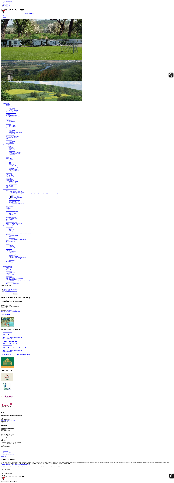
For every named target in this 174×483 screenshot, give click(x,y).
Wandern (8, 250)
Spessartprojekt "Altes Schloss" (15, 132)
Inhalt (4, 17)
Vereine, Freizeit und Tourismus (10, 225)
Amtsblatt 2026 (12, 108)
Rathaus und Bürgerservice (9, 144)
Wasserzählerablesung (13, 182)
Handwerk (8, 208)
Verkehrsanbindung (13, 213)
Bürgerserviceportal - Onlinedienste (13, 155)
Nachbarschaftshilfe (10, 282)
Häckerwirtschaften (13, 247)
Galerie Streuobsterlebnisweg (17, 258)
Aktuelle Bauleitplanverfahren (15, 191)
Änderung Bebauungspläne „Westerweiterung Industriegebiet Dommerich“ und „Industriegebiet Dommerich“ (34, 193)
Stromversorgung (9, 179)
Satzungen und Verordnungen (15, 152)
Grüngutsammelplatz (10, 176)
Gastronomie (8, 244)
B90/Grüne (11, 164)
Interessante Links (10, 143)
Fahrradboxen (12, 263)
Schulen (7, 268)
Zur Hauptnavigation (7, 1)
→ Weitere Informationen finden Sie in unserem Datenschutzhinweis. (15, 464)
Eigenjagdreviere (12, 126)
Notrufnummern (9, 185)
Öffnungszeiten (12, 154)
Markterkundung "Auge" (14, 198)
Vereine (10, 230)
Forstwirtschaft (9, 173)
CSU (10, 160)
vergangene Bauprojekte (16, 197)
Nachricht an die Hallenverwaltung (18, 239)
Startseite (5, 15)
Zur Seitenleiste (6, 5)
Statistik (6, 470)
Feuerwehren (9, 174)
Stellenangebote (9, 138)
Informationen (12, 121)
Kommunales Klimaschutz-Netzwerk (14, 223)
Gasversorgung (9, 178)
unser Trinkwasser (13, 184)
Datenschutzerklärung (8, 452)
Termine (10, 122)
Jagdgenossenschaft (13, 125)
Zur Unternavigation (7, 2)
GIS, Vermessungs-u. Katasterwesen (16, 203)
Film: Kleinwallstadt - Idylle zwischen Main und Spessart (18, 233)
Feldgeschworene (10, 127)
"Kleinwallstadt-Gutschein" (12, 137)
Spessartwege (12, 255)
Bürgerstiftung (9, 276)
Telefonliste (11, 148)
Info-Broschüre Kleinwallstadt (12, 136)
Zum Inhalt (5, 4)
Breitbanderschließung (11, 217)
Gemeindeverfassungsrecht (14, 167)
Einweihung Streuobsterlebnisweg (18, 257)
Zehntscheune (9, 271)
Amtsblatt (8, 105)
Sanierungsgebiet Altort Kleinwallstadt (17, 204)
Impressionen (9, 140)
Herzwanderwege (12, 251)
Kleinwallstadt (6, 103)
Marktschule (8, 273)
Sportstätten (8, 234)
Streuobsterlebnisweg (13, 256)
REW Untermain (9, 219)
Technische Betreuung (13, 181)
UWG (10, 162)
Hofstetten (11, 131)
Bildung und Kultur (7, 266)
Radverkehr (8, 261)
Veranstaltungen (9, 227)
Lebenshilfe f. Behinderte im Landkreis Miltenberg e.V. (18, 280)
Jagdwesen (8, 124)
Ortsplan (8, 114)
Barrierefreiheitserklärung (8, 454)
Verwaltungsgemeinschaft (11, 115)
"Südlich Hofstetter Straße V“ (17, 192)
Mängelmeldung (9, 186)
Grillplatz (8, 240)
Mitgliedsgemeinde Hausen (14, 116)
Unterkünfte (11, 246)
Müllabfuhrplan (9, 175)
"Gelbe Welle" (9, 249)
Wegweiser (11, 147)
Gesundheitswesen (10, 277)
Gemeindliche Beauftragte (14, 165)
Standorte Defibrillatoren (11, 279)
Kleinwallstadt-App (10, 135)
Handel (7, 207)
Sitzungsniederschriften (16, 171)
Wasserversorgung (10, 180)
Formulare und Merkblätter (14, 153)
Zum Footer (5, 6)
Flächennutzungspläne (13, 202)
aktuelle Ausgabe (12, 106)
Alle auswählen (13, 481)
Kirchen (7, 119)
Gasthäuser (11, 245)
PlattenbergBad (12, 236)
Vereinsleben (8, 228)
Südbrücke (11, 214)
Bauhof (7, 157)
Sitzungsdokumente (13, 169)
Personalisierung (8, 473)
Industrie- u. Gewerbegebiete (12, 211)
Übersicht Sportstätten (13, 235)
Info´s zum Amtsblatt (13, 110)
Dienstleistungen (9, 206)
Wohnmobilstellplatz (10, 241)
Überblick (11, 159)
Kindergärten (9, 267)
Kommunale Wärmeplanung (12, 224)
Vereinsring (11, 229)
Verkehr (7, 212)
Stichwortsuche (12, 149)
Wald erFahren (12, 265)
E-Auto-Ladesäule (13, 216)
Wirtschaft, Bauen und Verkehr (10, 189)
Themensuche (12, 151)
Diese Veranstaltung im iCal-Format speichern (10, 311)
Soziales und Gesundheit (8, 274)
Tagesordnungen (15, 170)
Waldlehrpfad (11, 260)
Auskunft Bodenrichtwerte (14, 200)
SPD (10, 163)
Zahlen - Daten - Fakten (11, 113)
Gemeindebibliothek (10, 269)
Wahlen (7, 187)
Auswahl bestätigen (5, 481)
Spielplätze (8, 242)
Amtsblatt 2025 (12, 109)
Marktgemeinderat (10, 158)
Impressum (5, 451)
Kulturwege (11, 252)
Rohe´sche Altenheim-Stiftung (12, 283)
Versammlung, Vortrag (10, 310)
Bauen (7, 190)
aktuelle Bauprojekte (15, 196)
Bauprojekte (11, 195)
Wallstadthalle (12, 238)
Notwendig (7, 469)
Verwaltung (8, 146)
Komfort (7, 472)
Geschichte (11, 118)
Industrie (8, 209)
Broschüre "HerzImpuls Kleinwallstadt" (14, 278)
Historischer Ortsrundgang (14, 133)
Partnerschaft (9, 120)
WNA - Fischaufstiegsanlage (12, 222)
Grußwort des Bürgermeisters (12, 111)
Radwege (11, 262)
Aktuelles (8, 104)
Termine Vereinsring (13, 231)
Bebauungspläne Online (14, 201)
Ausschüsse (11, 168)
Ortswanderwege (12, 254)
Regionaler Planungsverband (12, 220)
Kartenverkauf (12, 272)
